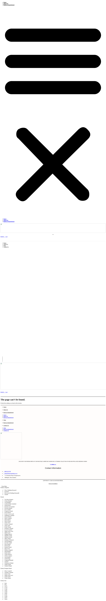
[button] (53, 112)
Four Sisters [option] (8, 512)
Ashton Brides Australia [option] (10, 504)
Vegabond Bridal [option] (9, 560)
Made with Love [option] (9, 531)
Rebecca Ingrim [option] (9, 550)
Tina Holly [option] (7, 557)
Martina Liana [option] (8, 535)
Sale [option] (6, 494)
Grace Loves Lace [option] (9, 514)
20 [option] (6, 593)
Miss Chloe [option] (8, 538)
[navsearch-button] (2, 239)
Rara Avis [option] (7, 548)
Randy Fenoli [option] (8, 547)
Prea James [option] (8, 544)
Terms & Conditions (53, 483)
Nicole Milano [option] (8, 541)
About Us (5, 3)
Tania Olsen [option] (8, 554)
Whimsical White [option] (9, 563)
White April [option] (8, 564)
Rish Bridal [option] (8, 551)
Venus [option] (6, 561)
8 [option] (6, 584)
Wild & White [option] (8, 566)
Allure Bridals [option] (8, 501)
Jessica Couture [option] (9, 524)
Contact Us (6, 247)
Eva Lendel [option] (8, 509)
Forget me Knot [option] (9, 511)
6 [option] (6, 583)
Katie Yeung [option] (8, 527)
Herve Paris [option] (8, 521)
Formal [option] (7, 491)
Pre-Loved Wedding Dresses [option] (12, 493)
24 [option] (6, 596)
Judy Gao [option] (7, 525)
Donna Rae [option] (8, 505)
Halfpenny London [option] (9, 515)
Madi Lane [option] (7, 532)
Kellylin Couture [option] (9, 528)
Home (4, 2)
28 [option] (6, 599)
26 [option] (6, 597)
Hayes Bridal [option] (8, 517)
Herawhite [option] (8, 519)
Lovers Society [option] (8, 529)
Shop (4, 245)
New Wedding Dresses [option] (11, 490)
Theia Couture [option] (8, 555)
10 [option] (6, 586)
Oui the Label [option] (8, 542)
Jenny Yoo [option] (7, 522)
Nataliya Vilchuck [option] (9, 540)
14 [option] (6, 589)
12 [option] (6, 587)
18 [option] (6, 592)
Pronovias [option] (7, 545)
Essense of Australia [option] (10, 506)
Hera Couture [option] (8, 518)
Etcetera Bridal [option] (8, 508)
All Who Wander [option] (9, 499)
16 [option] (6, 590)
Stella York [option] (7, 553)
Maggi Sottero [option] (8, 534)
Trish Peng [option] (7, 558)
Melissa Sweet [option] (8, 537)
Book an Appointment (8, 5)
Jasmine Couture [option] (9, 572)
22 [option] (6, 594)
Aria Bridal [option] (8, 502)
